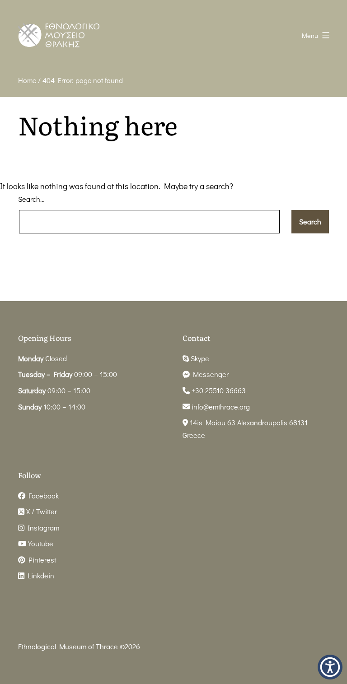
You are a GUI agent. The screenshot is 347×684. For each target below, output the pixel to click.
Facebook (42, 495)
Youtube (39, 543)
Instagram (41, 527)
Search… (31, 199)
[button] (330, 667)
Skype (199, 358)
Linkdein (39, 575)
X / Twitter (40, 511)
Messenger (209, 374)
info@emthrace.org (221, 406)
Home (27, 80)
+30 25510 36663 (218, 390)
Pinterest (40, 559)
